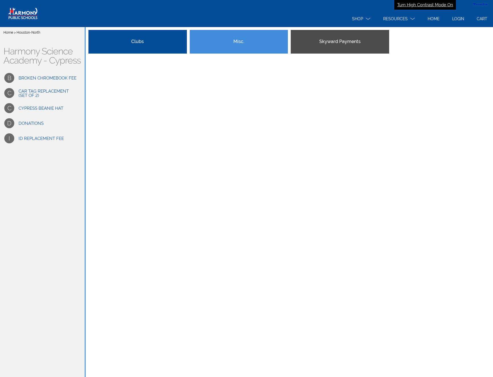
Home (8, 32)
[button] (361, 19)
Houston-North (28, 32)
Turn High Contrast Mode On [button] (425, 4)
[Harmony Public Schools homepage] (246, 13)
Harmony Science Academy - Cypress (42, 56)
